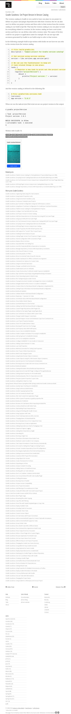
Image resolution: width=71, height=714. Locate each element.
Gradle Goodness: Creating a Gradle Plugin (17, 558)
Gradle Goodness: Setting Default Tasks (16, 566)
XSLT (7, 701)
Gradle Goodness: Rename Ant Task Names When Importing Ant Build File (26, 403)
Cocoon (8, 631)
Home (36, 587)
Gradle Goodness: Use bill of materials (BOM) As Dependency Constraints (26, 246)
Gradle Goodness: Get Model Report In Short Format (20, 303)
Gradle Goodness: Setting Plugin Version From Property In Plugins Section (26, 236)
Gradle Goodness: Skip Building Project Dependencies (21, 408)
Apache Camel (9, 619)
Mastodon (47, 597)
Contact (46, 612)
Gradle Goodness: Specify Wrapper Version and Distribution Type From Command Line (29, 318)
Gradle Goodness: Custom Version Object (17, 513)
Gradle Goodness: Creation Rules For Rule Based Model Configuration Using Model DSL (29, 286)
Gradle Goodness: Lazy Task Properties (16, 346)
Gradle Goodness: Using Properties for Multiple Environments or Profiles (25, 568)
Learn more (13, 166)
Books (47, 3)
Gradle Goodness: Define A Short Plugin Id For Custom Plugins (22, 533)
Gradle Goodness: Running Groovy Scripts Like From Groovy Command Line (26, 363)
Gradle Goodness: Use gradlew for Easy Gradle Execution (21, 546)
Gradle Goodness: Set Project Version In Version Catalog (27, 14)
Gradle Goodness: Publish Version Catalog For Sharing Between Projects (25, 209)
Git (6, 641)
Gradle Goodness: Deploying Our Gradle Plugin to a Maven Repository (25, 553)
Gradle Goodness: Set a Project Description (18, 486)
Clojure (8, 629)
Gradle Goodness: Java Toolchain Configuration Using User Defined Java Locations (28, 204)
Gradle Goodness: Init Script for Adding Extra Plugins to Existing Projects (25, 446)
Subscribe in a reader (12, 710)
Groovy (8, 649)
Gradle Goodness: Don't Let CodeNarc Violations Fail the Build (23, 473)
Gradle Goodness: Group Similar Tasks (16, 523)
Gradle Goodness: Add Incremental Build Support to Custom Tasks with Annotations (28, 518)
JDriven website (25, 602)
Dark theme (54, 9)
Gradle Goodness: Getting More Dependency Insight (20, 431)
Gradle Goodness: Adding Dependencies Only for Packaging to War (24, 426)
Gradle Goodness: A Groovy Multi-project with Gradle (20, 573)
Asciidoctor (9, 624)
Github (46, 607)
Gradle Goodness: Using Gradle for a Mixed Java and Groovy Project (24, 581)
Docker (8, 639)
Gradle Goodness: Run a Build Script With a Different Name (22, 526)
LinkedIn (46, 610)
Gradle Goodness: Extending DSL (15, 433)
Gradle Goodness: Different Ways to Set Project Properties (22, 541)
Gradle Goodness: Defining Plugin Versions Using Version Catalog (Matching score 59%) (29, 184)
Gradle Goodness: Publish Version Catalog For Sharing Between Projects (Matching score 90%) (31, 175)
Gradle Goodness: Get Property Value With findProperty (21, 328)
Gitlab (46, 605)
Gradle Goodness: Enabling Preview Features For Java (20, 233)
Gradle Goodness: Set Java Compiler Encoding (18, 466)
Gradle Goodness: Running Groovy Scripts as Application (21, 423)
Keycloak (8, 666)
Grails (7, 646)
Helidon (8, 651)
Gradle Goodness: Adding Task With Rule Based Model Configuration (24, 306)
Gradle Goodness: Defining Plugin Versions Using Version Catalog (23, 226)
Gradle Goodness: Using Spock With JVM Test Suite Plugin (21, 219)
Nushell (8, 681)
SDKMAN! (8, 689)
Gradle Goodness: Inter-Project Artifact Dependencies (21, 351)
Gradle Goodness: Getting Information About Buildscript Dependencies (25, 368)
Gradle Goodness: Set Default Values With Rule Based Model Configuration (26, 298)
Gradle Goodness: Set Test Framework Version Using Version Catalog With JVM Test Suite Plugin (32, 221)
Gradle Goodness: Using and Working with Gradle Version (21, 411)
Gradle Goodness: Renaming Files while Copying (19, 498)
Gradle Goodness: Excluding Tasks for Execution (19, 508)
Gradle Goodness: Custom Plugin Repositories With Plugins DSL (23, 308)
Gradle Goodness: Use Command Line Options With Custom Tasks (24, 313)
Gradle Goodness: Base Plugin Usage (16, 496)
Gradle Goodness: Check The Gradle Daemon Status (20, 323)
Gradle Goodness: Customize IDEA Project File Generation (22, 456)
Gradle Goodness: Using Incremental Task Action (19, 263)
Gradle (8, 135)
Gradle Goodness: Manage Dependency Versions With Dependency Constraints (28, 248)
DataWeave (9, 636)
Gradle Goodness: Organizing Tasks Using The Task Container (22, 194)
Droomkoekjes (25, 597)
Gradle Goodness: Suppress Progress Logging (18, 428)
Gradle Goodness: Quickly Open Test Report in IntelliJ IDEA (22, 386)
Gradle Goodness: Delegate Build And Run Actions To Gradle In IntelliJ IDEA (26, 283)
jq (6, 704)
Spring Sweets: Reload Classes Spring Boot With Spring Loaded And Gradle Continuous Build (31, 383)
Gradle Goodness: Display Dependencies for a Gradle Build (22, 551)
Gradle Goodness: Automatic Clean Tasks (17, 511)
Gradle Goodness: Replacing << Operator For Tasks (20, 296)
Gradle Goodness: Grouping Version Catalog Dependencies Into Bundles (26, 224)
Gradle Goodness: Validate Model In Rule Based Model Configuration (24, 293)
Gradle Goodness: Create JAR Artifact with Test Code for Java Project (24, 491)
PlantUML (8, 684)
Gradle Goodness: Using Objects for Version (18, 458)
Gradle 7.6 (15, 135)
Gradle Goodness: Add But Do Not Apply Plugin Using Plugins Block (24, 311)
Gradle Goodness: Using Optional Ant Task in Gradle (20, 548)
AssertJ (7, 626)
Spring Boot (9, 696)
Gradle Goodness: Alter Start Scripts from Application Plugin (22, 396)
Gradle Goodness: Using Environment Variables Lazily (20, 199)
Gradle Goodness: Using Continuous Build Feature (19, 388)
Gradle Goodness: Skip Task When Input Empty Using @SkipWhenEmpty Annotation (28, 273)
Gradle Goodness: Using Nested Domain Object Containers (22, 356)
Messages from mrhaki (12, 713)
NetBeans (8, 679)
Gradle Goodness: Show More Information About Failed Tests (22, 438)
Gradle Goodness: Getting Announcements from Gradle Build (22, 453)
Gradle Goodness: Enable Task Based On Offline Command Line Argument (26, 258)
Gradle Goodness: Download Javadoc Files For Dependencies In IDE (24, 376)
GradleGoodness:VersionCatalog (16, 137)
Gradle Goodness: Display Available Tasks (17, 506)
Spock (7, 691)
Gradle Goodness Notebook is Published (17, 401)
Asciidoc (8, 621)
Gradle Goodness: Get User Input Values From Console (21, 538)
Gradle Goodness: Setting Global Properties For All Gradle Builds (23, 373)
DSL (7, 634)
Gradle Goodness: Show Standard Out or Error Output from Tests (24, 421)
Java (7, 664)
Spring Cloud (9, 699)
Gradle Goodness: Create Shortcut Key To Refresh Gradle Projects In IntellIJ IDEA (28, 271)
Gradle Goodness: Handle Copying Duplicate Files (19, 391)
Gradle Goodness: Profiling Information (16, 478)
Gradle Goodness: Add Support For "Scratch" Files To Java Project (23, 231)
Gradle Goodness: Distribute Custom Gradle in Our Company (22, 441)
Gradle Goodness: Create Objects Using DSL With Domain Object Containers (27, 358)
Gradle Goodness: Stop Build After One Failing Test (19, 243)
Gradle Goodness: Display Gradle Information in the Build (21, 571)
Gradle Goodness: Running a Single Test (17, 436)
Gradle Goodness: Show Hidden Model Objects (19, 301)
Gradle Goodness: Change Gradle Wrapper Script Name (21, 316)
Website (8, 597)
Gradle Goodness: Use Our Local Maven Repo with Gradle (22, 556)
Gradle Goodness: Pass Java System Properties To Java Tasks (22, 378)
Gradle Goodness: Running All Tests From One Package (21, 326)
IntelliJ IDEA (9, 656)
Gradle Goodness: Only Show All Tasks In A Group (19, 251)
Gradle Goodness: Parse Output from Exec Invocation (20, 531)
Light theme (62, 9)
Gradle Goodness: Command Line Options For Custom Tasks (22, 261)
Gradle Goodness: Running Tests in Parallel (17, 481)
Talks (54, 3)
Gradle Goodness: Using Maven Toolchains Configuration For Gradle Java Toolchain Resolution (31, 206)
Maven (7, 671)
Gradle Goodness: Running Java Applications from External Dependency (25, 451)
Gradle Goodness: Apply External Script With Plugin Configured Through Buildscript (28, 371)
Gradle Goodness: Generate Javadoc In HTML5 (18, 253)
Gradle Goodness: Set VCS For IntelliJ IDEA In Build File (20, 338)
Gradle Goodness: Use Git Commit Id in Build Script (19, 393)
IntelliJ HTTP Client (10, 654)
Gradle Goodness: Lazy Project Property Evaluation (20, 321)
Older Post (10, 587)
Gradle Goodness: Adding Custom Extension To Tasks (20, 343)
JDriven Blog (24, 600)
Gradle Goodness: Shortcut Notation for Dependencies (21, 563)
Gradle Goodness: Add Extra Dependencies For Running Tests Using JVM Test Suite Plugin (30, 216)
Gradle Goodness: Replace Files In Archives (17, 241)
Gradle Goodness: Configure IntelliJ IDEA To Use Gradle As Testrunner (25, 341)
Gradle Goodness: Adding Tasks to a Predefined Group (21, 468)
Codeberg (47, 602)
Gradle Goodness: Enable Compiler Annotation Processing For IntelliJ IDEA (26, 333)
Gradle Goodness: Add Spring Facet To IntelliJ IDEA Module (22, 336)
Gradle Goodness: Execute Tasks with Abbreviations (20, 576)
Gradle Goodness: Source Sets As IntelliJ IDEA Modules (21, 331)
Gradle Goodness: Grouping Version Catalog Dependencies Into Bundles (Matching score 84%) (31, 177)
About (61, 3)
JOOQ (7, 659)
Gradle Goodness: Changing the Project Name (18, 578)
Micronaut (8, 674)
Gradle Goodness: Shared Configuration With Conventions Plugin (23, 238)
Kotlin (7, 669)
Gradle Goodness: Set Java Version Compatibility (19, 483)
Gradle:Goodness (25, 135)
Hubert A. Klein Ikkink (18, 708)
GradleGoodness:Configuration (42, 135)
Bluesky (46, 600)
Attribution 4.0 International (47, 713)
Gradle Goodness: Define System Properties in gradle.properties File (24, 398)
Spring (7, 694)
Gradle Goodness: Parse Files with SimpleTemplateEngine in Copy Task (25, 503)
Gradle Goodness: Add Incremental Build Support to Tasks (22, 521)
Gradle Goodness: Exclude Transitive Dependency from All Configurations (26, 448)
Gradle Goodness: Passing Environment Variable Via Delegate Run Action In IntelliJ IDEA (29, 281)
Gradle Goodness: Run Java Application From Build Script (21, 536)
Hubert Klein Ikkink (25, 713)
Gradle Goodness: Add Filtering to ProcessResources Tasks (22, 488)
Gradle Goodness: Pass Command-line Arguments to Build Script (23, 528)
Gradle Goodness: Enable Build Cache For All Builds (20, 268)
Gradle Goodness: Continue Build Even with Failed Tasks (21, 406)
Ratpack (8, 686)
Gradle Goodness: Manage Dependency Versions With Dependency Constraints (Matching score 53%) (33, 187)
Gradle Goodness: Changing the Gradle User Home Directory (22, 543)
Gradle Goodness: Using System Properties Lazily (19, 196)
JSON (7, 661)
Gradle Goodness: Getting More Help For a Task (19, 381)
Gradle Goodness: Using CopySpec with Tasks (18, 413)
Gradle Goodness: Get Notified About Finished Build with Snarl (23, 561)
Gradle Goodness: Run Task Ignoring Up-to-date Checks (21, 278)
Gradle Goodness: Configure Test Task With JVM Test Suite (21, 211)
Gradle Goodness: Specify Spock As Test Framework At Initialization (24, 361)
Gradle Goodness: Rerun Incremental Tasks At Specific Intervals (23, 256)
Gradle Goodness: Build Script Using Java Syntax (19, 353)
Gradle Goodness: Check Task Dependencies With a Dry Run (22, 416)
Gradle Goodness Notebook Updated (16, 291)
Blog (40, 3)
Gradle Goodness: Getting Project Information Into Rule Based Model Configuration (28, 288)
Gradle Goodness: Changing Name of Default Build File (20, 418)
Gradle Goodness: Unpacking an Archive (17, 463)
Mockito (8, 676)
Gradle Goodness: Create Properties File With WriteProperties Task (24, 228)
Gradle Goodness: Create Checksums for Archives (19, 461)
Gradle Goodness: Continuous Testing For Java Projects (21, 201)
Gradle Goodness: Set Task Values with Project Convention (22, 516)
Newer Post (60, 587)
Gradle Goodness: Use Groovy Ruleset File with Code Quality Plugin (24, 476)
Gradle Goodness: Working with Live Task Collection (20, 471)
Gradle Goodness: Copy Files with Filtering (17, 501)
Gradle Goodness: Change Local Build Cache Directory (21, 266)
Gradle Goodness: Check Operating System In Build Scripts (22, 276)
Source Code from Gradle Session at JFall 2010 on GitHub (21, 493)
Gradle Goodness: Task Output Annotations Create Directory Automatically (26, 443)
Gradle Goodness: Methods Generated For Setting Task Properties (24, 348)
